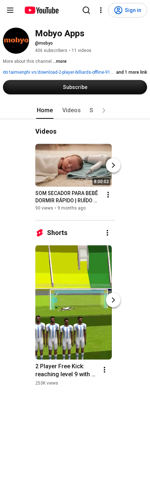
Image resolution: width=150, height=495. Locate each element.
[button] (103, 110)
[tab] (45, 110)
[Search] (86, 10)
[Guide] (10, 10)
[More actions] (108, 194)
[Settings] (100, 10)
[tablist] (75, 110)
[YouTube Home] (41, 10)
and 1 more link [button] (131, 72)
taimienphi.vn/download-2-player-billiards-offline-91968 (63, 72)
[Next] (113, 165)
